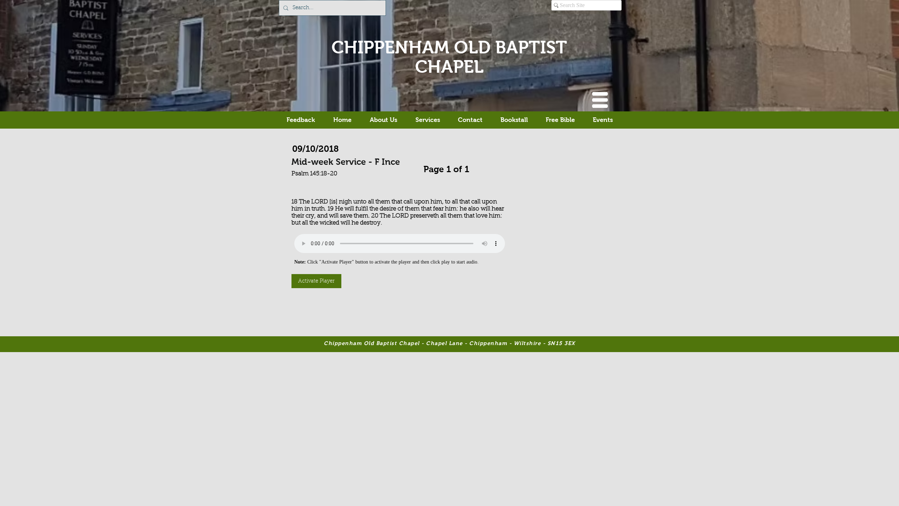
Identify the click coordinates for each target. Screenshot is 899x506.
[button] (600, 100)
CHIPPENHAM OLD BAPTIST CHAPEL (449, 57)
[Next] (472, 167)
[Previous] (420, 167)
